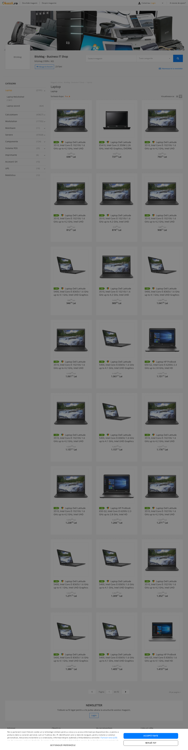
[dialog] (94, 739)
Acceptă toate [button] (150, 735)
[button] (63, 744)
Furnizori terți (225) (109, 737)
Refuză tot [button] (150, 743)
